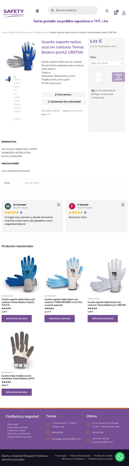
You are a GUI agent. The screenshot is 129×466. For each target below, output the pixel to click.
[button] (33, 44)
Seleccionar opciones (16, 318)
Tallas (93, 57)
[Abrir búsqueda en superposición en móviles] (72, 10)
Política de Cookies (16, 430)
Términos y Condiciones (18, 433)
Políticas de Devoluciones (19, 437)
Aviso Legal (12, 424)
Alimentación (40, 32)
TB (49, 114)
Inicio (4, 32)
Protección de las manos (20, 32)
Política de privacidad (17, 427)
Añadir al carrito (118, 76)
